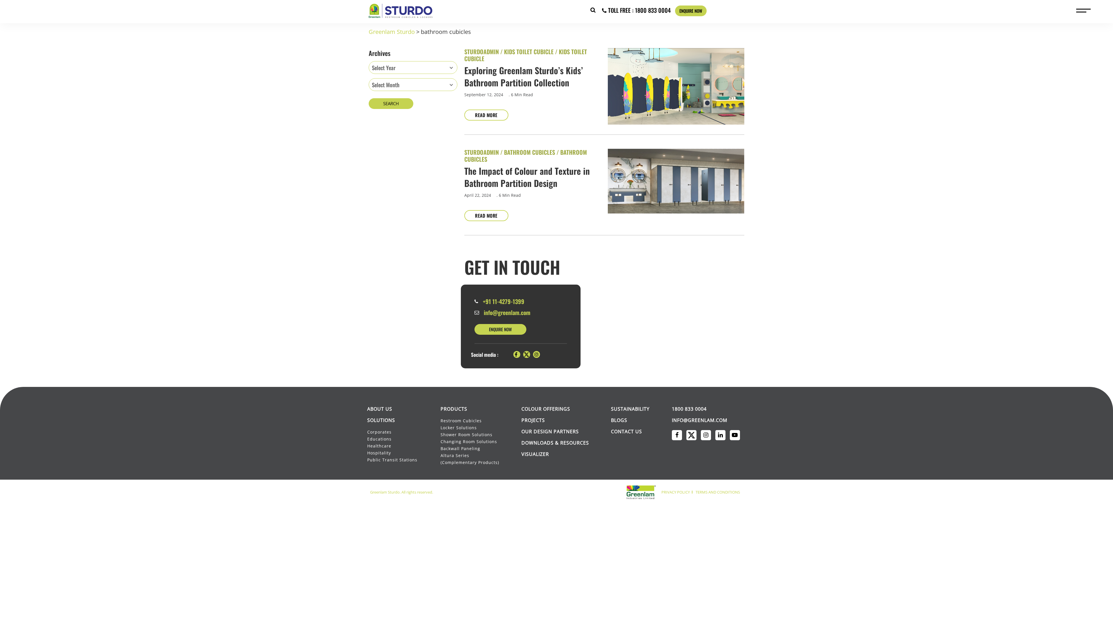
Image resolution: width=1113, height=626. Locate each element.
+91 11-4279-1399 (503, 301)
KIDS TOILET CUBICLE (529, 51)
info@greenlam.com (507, 312)
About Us (379, 409)
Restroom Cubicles (461, 420)
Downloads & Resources (555, 443)
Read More (486, 115)
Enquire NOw (500, 329)
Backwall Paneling (460, 448)
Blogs (619, 420)
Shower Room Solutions (466, 434)
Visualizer (535, 454)
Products (454, 409)
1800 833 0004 (689, 409)
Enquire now (690, 11)
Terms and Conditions (718, 492)
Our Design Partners (550, 431)
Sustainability (630, 409)
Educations (379, 439)
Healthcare (379, 446)
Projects (533, 420)
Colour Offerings (545, 409)
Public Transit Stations (392, 460)
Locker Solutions (459, 427)
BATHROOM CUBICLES (529, 152)
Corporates (379, 432)
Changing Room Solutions (469, 441)
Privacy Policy (675, 492)
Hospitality (379, 453)
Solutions (381, 420)
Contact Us (626, 431)
